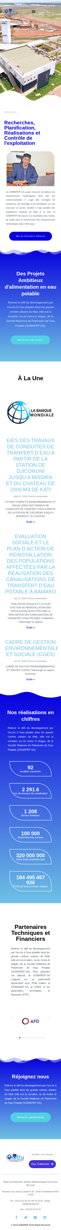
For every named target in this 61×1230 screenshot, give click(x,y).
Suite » (30, 521)
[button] (33, 11)
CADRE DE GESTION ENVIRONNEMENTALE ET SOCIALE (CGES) (32, 648)
